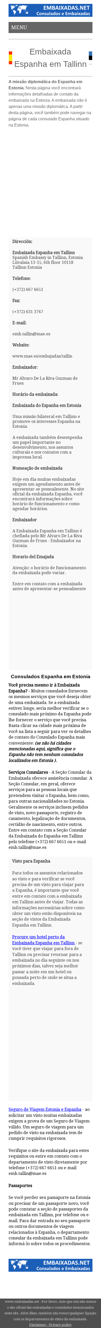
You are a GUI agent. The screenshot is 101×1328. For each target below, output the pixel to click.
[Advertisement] (50, 180)
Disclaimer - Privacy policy (50, 1325)
